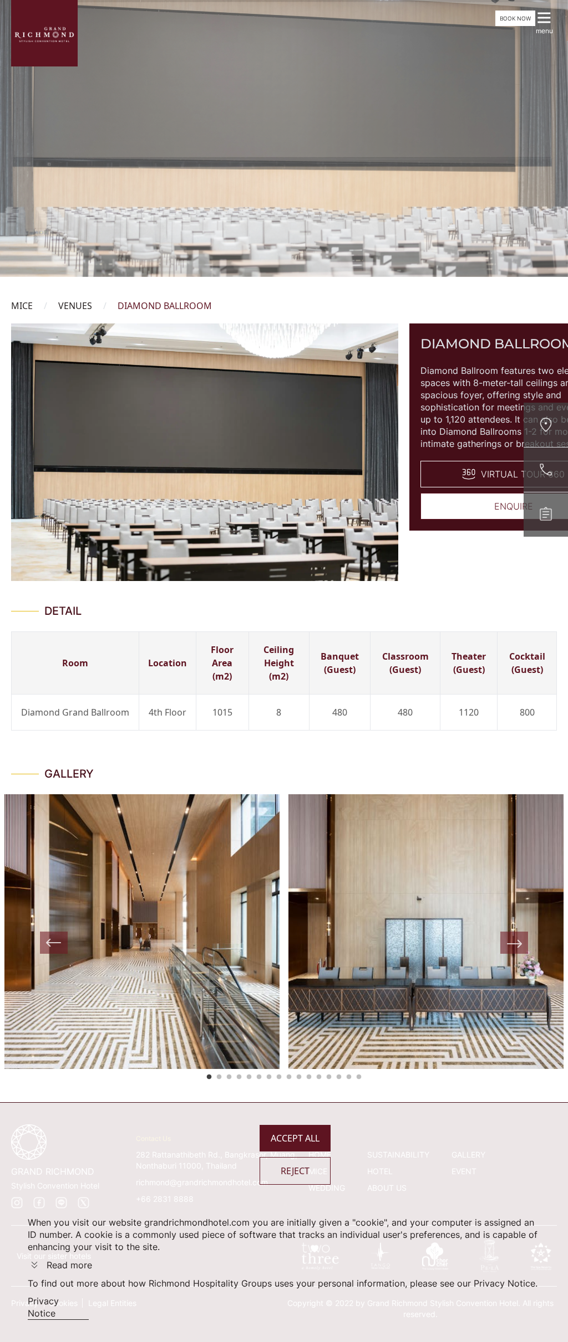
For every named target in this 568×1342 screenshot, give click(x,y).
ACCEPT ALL (295, 1138)
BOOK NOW (515, 18)
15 (348, 1077)
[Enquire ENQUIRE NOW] (546, 514)
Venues (75, 306)
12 (318, 1077)
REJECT (295, 1171)
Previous (54, 943)
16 (358, 1077)
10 (299, 1077)
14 (338, 1077)
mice (22, 306)
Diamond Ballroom (165, 306)
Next (514, 943)
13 (328, 1077)
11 (309, 1077)
